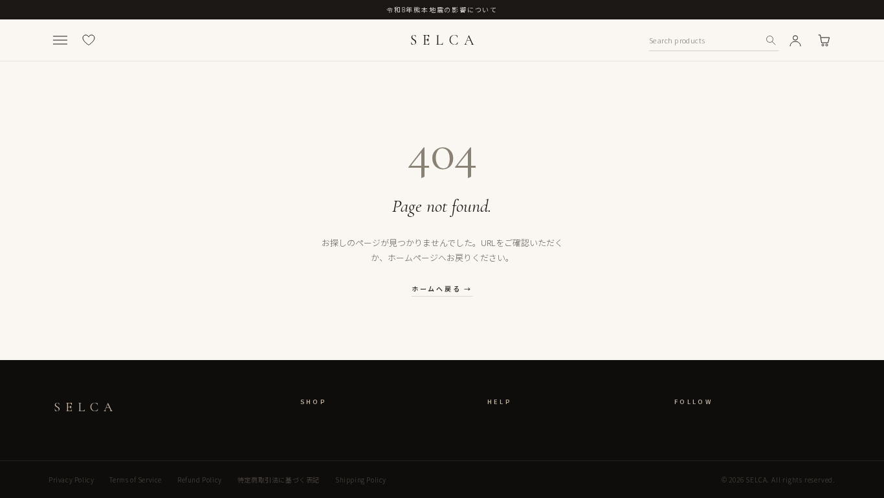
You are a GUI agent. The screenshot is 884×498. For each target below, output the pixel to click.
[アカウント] (795, 40)
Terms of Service (135, 479)
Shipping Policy (360, 479)
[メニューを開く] (60, 40)
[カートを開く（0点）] (823, 40)
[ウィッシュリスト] (88, 40)
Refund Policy (199, 479)
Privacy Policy (71, 479)
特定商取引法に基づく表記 (279, 479)
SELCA (444, 40)
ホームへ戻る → (442, 288)
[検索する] (771, 40)
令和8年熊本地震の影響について (442, 9)
